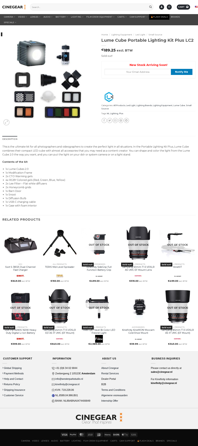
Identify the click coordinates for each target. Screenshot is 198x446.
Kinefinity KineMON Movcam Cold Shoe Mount (138, 331)
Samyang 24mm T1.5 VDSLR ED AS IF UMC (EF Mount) (60, 331)
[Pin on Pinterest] (120, 120)
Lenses (34, 17)
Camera (8, 17)
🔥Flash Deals (159, 17)
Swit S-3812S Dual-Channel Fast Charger (20, 268)
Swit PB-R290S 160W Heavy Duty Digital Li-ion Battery (20, 331)
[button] (183, 7)
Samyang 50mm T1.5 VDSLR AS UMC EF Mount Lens (138, 268)
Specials (9, 22)
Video (21, 17)
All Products (119, 105)
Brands (175, 17)
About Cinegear (110, 368)
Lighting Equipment (121, 34)
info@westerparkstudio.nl (69, 379)
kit (108, 113)
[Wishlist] (169, 7)
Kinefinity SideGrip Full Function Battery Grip (99, 268)
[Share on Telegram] (126, 120)
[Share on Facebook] (104, 120)
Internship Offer (109, 400)
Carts (121, 17)
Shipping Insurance (14, 390)
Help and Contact (13, 379)
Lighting (76, 17)
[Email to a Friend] (115, 120)
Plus (121, 113)
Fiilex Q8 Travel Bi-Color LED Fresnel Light (99, 331)
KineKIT (177, 267)
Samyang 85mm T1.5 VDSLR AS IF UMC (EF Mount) (177, 331)
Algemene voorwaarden (114, 395)
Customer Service (13, 395)
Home (104, 34)
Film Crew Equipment (99, 17)
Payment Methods (13, 373)
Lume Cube (179, 105)
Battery (61, 17)
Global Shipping (12, 368)
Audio (46, 17)
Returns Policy (11, 384)
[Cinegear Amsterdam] (14, 7)
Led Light (140, 34)
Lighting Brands (144, 105)
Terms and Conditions (113, 390)
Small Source (155, 34)
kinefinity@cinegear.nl (67, 384)
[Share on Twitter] (109, 120)
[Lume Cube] (108, 97)
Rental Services (110, 373)
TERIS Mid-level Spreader (59, 267)
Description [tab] (9, 139)
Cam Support (138, 17)
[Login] (161, 7)
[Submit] (150, 7)
